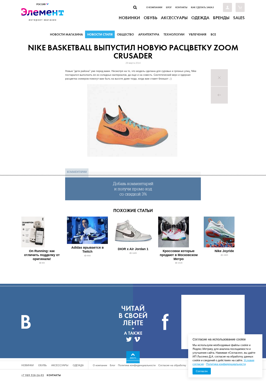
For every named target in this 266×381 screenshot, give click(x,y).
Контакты (181, 7)
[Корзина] (240, 7)
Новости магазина (66, 34)
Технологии (174, 34)
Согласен (202, 371)
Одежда (78, 365)
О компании (154, 7)
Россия (41, 4)
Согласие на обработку (172, 365)
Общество (125, 34)
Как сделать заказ (202, 7)
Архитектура (148, 34)
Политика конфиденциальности (137, 365)
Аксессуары (59, 365)
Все (213, 34)
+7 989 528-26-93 (32, 375)
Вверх (133, 358)
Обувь (42, 365)
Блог (169, 7)
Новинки (27, 365)
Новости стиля (100, 34)
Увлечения (197, 34)
